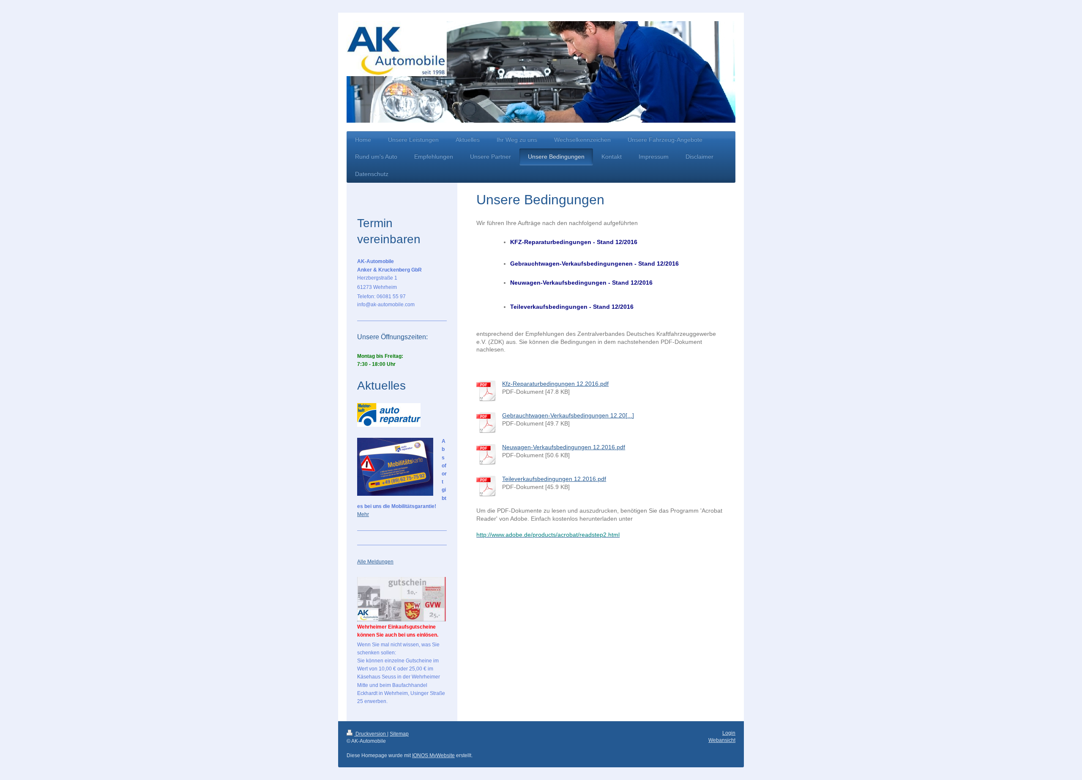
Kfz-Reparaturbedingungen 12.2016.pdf (555, 383)
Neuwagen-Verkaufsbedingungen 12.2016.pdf (563, 447)
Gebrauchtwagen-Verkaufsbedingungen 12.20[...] (568, 415)
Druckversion (370, 734)
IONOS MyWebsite (433, 755)
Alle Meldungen (375, 562)
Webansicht (721, 740)
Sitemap (399, 734)
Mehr (363, 514)
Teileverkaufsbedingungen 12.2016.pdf (554, 478)
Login (728, 733)
